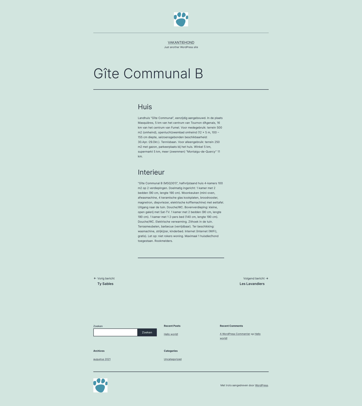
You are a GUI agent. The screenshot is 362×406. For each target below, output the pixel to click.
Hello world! (171, 334)
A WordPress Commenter (235, 333)
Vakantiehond (181, 42)
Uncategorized (173, 359)
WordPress (261, 385)
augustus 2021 (102, 359)
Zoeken (98, 326)
